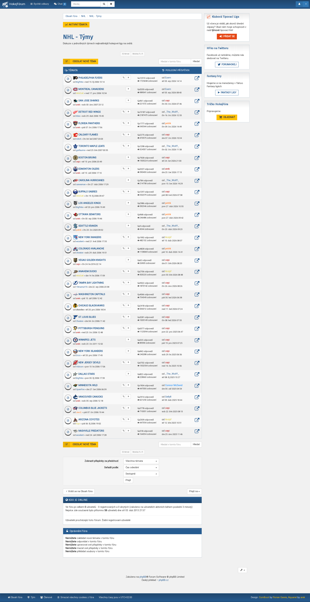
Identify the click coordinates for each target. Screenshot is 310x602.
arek (78, 104)
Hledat (196, 61)
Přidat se (229, 36)
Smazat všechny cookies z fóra (77, 597)
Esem (168, 77)
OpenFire (80, 389)
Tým (32, 597)
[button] (141, 461)
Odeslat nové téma (84, 61)
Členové (47, 597)
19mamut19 (81, 287)
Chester (79, 252)
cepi (167, 100)
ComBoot (264, 597)
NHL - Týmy (78, 37)
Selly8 (168, 396)
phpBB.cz (164, 580)
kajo (78, 423)
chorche (80, 309)
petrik (168, 123)
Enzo (78, 355)
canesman (81, 184)
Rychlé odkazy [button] (41, 4)
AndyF (168, 237)
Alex (78, 116)
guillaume (80, 150)
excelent (80, 241)
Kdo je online (78, 499)
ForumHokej (229, 64)
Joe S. (79, 412)
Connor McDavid (173, 385)
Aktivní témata (77, 24)
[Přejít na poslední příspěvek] (197, 78)
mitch (78, 139)
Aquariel (292, 597)
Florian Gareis (280, 597)
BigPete (79, 82)
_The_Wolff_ (172, 112)
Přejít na (193, 491)
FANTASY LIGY (228, 92)
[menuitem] (60, 4)
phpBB (143, 577)
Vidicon (79, 366)
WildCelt (80, 93)
